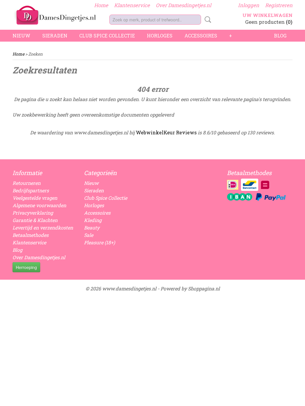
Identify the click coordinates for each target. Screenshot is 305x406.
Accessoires (200, 35)
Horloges (159, 35)
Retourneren (27, 183)
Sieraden (54, 35)
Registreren (278, 5)
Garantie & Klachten (35, 220)
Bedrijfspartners (31, 190)
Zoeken (206, 19)
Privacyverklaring (33, 213)
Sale (88, 235)
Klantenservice (132, 5)
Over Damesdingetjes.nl (183, 5)
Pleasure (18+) (99, 242)
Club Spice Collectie (107, 35)
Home (101, 5)
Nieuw (21, 35)
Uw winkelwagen (267, 15)
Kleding (93, 220)
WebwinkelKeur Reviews (166, 132)
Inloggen (248, 5)
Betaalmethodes (31, 235)
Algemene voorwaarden (39, 205)
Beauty (91, 227)
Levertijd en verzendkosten (43, 227)
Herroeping (26, 267)
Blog (280, 35)
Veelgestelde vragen (35, 198)
